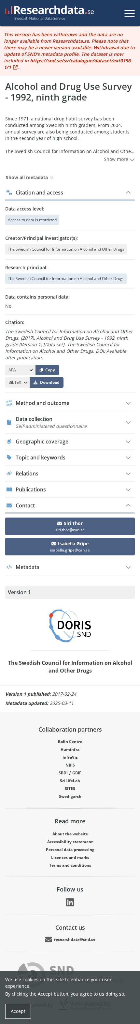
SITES (70, 788)
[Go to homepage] (48, 13)
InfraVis (70, 757)
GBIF (76, 773)
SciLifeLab (70, 781)
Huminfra (70, 749)
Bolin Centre (70, 741)
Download (50, 382)
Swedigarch (70, 796)
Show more (117, 159)
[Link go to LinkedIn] (70, 902)
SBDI (63, 773)
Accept (18, 1011)
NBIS (70, 765)
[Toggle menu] (129, 13)
